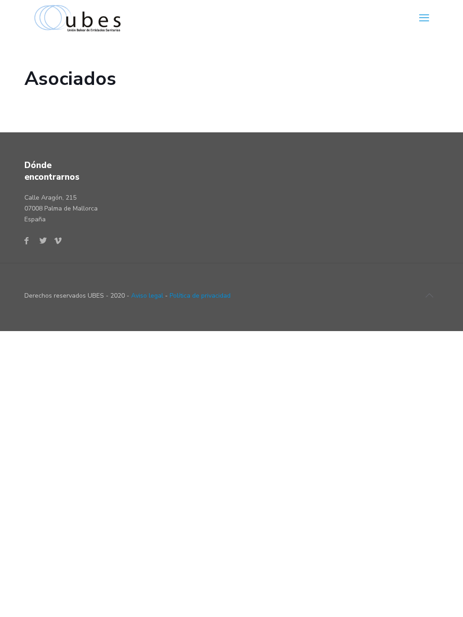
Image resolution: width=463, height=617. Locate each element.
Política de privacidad (200, 295)
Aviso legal (147, 295)
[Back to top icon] (429, 295)
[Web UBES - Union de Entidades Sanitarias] (80, 18)
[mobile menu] (424, 18)
